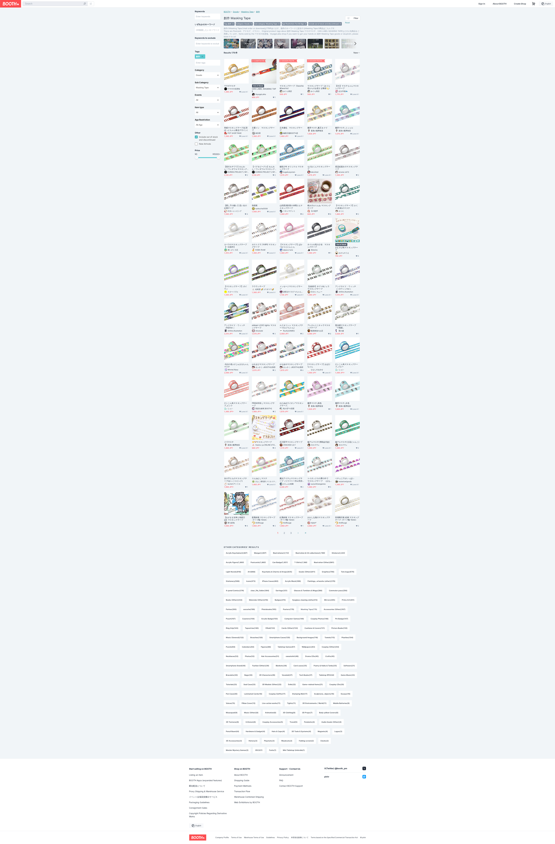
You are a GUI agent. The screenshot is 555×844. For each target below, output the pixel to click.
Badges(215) (280, 600)
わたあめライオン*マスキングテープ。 (291, 404)
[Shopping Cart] (533, 4)
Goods (236, 12)
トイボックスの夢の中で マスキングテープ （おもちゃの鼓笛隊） (318, 479)
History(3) (253, 741)
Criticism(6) (251, 722)
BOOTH (227, 12)
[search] (84, 4)
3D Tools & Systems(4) (301, 731)
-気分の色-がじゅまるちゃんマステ (236, 365)
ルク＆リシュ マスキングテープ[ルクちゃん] (291, 326)
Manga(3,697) (260, 553)
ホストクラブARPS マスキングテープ (264, 245)
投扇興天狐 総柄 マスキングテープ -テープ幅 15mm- (347, 518)
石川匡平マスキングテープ (291, 442)
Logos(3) (338, 731)
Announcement (286, 775)
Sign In (481, 4)
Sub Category (201, 82)
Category (199, 70)
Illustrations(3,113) (281, 553)
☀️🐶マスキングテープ (262, 442)
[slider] (196, 157)
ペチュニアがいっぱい (344, 478)
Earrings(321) (281, 590)
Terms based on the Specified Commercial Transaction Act (334, 837)
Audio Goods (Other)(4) (331, 722)
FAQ (281, 780)
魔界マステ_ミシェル (344, 128)
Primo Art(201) (348, 600)
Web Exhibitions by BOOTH (247, 802)
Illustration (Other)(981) (324, 562)
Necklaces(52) (232, 656)
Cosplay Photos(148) (320, 619)
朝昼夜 (255, 205)
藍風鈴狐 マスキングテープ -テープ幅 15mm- (263, 518)
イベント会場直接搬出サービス (203, 797)
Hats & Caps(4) (278, 731)
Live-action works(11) (271, 703)
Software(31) (349, 666)
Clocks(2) (324, 741)
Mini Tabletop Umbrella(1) (294, 750)
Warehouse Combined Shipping (249, 797)
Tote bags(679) (347, 572)
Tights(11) (291, 703)
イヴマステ (229, 442)
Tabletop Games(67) (286, 647)
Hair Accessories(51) (270, 656)
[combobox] (55, 3)
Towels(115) (330, 637)
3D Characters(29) (267, 675)
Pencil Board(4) (232, 731)
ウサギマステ (229, 86)
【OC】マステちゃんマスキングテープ (347, 87)
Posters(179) (288, 609)
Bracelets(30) (232, 675)
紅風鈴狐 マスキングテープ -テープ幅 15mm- (291, 518)
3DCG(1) (258, 750)
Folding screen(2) (306, 741)
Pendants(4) (309, 722)
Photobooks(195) (269, 609)
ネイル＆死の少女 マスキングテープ (318, 245)
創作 (258, 12)
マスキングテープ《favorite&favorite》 (292, 87)
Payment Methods (242, 786)
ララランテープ (258, 286)
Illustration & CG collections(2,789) (310, 553)
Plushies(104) (347, 637)
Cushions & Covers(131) (315, 628)
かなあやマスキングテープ (291, 364)
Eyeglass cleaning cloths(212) (305, 600)
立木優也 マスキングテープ (291, 129)
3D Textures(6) (232, 722)
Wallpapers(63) (308, 647)
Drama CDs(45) (312, 656)
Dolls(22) (292, 684)
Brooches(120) (256, 637)
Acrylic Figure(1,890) (235, 562)
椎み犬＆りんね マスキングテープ (319, 206)
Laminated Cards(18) (253, 694)
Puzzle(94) (230, 647)
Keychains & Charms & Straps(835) (277, 572)
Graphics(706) (328, 572)
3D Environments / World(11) (314, 703)
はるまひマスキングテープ (263, 364)
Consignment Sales (198, 808)
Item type (199, 107)
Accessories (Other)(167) (334, 609)
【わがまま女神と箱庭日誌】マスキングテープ (234, 518)
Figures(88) (266, 647)
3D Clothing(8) (289, 713)
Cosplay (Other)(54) (330, 647)
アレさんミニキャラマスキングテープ (318, 326)
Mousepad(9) (231, 713)
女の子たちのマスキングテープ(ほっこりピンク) (235, 479)
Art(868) (251, 572)
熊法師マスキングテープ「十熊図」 (345, 326)
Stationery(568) (233, 581)
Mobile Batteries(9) (341, 703)
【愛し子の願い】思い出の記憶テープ (235, 206)
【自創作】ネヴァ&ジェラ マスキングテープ (319, 287)
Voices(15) (230, 703)
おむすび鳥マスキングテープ (346, 248)
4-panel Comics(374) (235, 590)
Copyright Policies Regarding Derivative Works (208, 815)
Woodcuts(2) (286, 741)
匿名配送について (197, 786)
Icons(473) (251, 581)
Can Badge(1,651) (280, 562)
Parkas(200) (231, 609)
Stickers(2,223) (338, 553)
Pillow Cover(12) (248, 703)
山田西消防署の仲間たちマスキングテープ (291, 206)
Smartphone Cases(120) (279, 637)
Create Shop (520, 4)
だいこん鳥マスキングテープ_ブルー (346, 365)
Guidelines (270, 837)
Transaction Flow (242, 791)
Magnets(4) (323, 731)
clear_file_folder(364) (260, 590)
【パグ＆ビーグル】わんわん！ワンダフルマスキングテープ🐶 (263, 167)
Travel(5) (293, 722)
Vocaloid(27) (287, 675)
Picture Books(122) (339, 628)
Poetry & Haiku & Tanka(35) (325, 666)
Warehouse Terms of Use (254, 837)
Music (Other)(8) (251, 713)
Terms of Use (236, 837)
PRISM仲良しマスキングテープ (263, 404)
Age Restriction (202, 120)
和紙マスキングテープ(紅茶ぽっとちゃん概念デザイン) (236, 129)
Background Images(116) (307, 637)
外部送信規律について (299, 837)
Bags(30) (248, 675)
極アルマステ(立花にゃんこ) (347, 442)
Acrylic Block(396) (293, 581)
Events (198, 95)
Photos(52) (250, 656)
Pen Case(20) (231, 694)
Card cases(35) (300, 666)
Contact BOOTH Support (291, 786)
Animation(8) (270, 713)
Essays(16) (345, 694)
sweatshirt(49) (292, 656)
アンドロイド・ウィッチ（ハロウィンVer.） (345, 287)
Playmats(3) (269, 741)
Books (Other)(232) (234, 600)
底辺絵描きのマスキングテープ (346, 167)
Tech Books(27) (305, 675)
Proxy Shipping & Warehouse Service (206, 791)
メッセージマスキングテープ (291, 287)
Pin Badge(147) (341, 619)
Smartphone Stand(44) (236, 666)
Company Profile (222, 837)
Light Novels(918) (233, 572)
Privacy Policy (283, 837)
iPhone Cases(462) (270, 581)
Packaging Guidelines (199, 802)
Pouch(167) (231, 619)
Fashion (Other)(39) (260, 666)
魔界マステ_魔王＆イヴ (317, 128)
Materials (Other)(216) (258, 600)
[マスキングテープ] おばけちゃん (318, 365)
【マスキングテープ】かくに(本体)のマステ (346, 206)
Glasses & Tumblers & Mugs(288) (308, 590)
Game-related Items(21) (312, 684)
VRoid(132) (270, 628)
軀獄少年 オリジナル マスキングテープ (292, 167)
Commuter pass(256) (338, 590)
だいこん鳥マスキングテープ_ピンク (235, 404)
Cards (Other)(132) (290, 628)
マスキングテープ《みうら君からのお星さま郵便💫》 (319, 87)
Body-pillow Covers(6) (328, 713)
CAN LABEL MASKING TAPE (264, 90)
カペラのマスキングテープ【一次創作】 (235, 245)
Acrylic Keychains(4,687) (236, 553)
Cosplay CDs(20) (336, 684)
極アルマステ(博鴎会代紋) (318, 442)
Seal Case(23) (250, 684)
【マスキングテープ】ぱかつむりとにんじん (291, 245)
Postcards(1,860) (258, 562)
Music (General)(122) (235, 637)
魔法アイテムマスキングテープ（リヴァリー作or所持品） (291, 479)
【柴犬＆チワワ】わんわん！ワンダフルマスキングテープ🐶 (235, 167)
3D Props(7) (307, 713)
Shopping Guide (241, 780)
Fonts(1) (272, 750)
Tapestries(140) (252, 628)
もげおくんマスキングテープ (318, 167)
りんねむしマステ (259, 478)
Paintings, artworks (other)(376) (321, 581)
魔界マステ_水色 (342, 403)
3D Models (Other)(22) (271, 684)
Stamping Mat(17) (299, 694)
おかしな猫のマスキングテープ (318, 518)
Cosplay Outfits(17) (277, 694)
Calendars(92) (248, 647)
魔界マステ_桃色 (314, 403)
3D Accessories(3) (234, 741)
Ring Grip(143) (232, 628)
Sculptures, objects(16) (324, 694)
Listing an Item (196, 775)
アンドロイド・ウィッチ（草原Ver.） (234, 326)
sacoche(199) (249, 609)
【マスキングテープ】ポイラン (235, 287)
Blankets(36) (281, 666)
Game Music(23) (348, 675)
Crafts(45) (330, 656)
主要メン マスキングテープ (263, 129)
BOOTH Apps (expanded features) (205, 780)
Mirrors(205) (329, 600)
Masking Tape (247, 12)
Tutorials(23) (231, 684)
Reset (347, 23)
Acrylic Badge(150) (269, 619)
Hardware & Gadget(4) (255, 731)
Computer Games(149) (294, 619)
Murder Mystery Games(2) (237, 750)
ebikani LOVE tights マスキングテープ (264, 326)
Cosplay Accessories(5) (272, 722)
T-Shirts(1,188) (300, 562)
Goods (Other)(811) (307, 572)
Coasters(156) (248, 619)
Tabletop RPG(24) (326, 675)
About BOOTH (499, 4)
